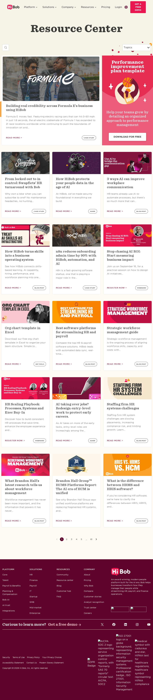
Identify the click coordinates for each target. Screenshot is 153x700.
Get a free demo (62, 624)
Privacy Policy (33, 657)
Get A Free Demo (138, 7)
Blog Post (141, 211)
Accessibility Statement (13, 663)
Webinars (141, 288)
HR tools (40, 364)
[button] (31, 7)
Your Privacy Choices (52, 657)
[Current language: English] (126, 7)
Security (6, 657)
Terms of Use (19, 657)
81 (91, 539)
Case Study (89, 138)
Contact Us (31, 663)
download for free (127, 137)
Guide (92, 211)
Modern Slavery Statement (51, 663)
